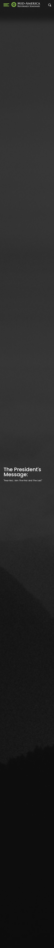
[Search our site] (49, 5)
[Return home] (25, 4)
